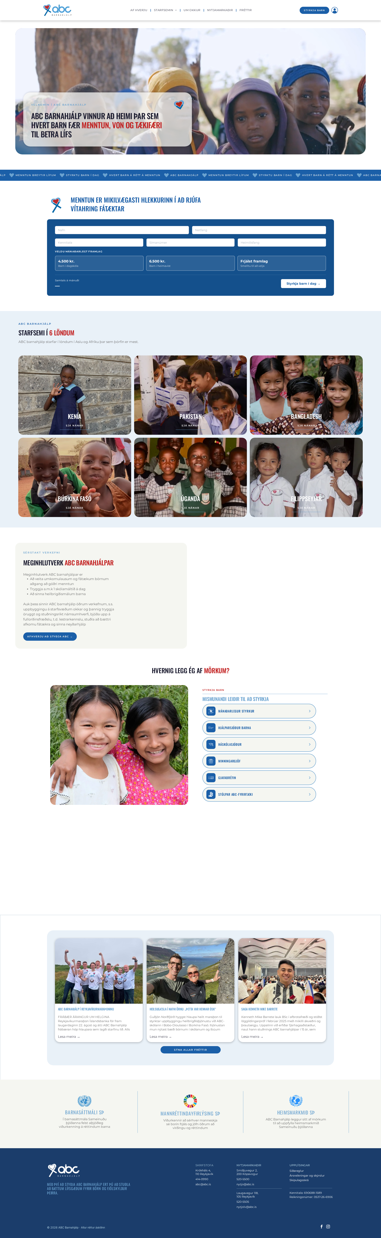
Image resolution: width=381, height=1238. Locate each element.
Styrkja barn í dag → (303, 283)
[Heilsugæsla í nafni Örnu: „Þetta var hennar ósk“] (190, 971)
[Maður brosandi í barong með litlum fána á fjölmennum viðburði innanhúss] (282, 971)
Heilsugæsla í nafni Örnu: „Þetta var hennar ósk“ (183, 1009)
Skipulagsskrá (299, 1180)
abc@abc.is (203, 1184)
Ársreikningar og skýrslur (307, 1175)
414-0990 (201, 1179)
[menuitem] (139, 10)
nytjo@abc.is (245, 1184)
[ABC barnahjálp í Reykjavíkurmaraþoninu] (99, 971)
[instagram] (328, 1227)
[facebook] (321, 1227)
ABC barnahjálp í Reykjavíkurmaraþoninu (86, 1009)
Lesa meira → (69, 1037)
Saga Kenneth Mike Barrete (259, 1009)
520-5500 (243, 1179)
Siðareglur (297, 1171)
